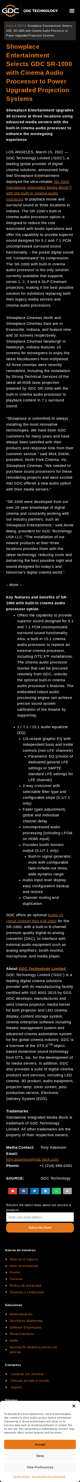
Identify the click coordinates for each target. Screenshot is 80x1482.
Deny (40, 1456)
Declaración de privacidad (48, 1476)
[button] (74, 1406)
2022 (20, 25)
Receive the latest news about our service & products (38, 1207)
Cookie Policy (21, 1476)
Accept (40, 1444)
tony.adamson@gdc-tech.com (32, 1159)
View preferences (40, 1467)
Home (10, 25)
